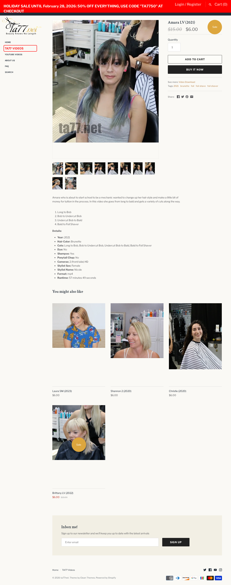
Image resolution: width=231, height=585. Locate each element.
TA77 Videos (14, 48)
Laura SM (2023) (62, 391)
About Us (10, 60)
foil (192, 86)
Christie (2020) (177, 391)
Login (179, 4)
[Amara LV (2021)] (106, 81)
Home (8, 42)
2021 (176, 86)
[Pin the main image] (187, 96)
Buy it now (195, 69)
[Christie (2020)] (195, 343)
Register (194, 4)
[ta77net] (21, 26)
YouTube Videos (13, 54)
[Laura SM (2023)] (78, 343)
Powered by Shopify (106, 578)
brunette (184, 86)
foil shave (201, 86)
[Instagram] (220, 570)
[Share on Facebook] (178, 96)
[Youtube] (215, 570)
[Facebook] (210, 570)
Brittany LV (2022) (62, 492)
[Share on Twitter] (182, 96)
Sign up (176, 542)
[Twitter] (204, 570)
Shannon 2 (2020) (121, 391)
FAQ (7, 66)
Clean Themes (87, 578)
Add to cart (195, 59)
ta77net (65, 578)
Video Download (187, 82)
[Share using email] (191, 96)
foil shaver (212, 86)
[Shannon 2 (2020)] (137, 343)
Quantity (173, 39)
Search (9, 72)
